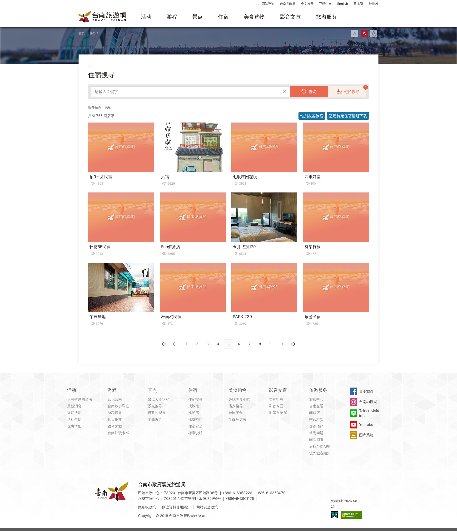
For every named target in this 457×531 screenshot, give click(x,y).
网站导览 (268, 3)
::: (257, 3)
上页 (282, 344)
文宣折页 (276, 399)
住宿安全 (195, 426)
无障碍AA (351, 515)
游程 (172, 17)
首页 (82, 33)
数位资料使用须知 (176, 507)
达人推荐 (115, 419)
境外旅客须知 (320, 453)
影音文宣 (290, 17)
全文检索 (307, 3)
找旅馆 (193, 406)
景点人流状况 (158, 399)
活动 (146, 17)
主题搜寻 (155, 419)
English (342, 3)
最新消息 (74, 406)
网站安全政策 (207, 507)
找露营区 (195, 419)
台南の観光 (368, 401)
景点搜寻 (155, 406)
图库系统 (276, 412)
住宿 (223, 17)
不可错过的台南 (79, 399)
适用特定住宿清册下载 (348, 115)
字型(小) (354, 33)
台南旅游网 (102, 17)
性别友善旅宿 (311, 115)
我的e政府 (334, 515)
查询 (312, 91)
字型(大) (373, 33)
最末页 (293, 344)
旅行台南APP (320, 446)
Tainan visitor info (370, 413)
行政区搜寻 (157, 412)
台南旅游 (366, 391)
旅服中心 (316, 399)
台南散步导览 (118, 406)
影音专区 (276, 406)
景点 (197, 17)
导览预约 (316, 426)
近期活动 (74, 412)
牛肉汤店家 (237, 419)
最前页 (164, 344)
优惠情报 (74, 426)
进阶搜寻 (351, 91)
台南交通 (316, 406)
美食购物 (254, 17)
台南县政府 (287, 3)
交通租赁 (316, 419)
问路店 (314, 412)
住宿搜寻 (195, 399)
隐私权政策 (147, 507)
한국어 (373, 3)
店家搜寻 (235, 406)
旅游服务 (326, 17)
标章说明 (195, 433)
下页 (174, 344)
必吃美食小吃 (239, 399)
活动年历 (74, 419)
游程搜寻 (115, 412)
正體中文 (325, 3)
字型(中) (364, 33)
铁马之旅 (115, 426)
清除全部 (284, 91)
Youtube (366, 424)
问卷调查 (316, 439)
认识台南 (115, 399)
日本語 (358, 3)
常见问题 (316, 433)
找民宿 (193, 412)
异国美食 (235, 412)
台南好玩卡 (116, 433)
